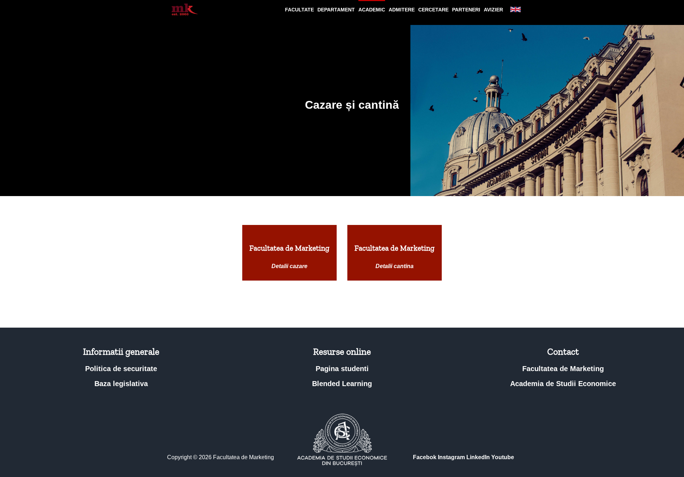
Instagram (451, 457)
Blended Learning (342, 384)
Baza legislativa (121, 384)
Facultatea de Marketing (563, 369)
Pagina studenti (342, 369)
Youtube (502, 457)
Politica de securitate (121, 369)
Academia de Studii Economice (563, 384)
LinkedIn (478, 457)
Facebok (424, 457)
